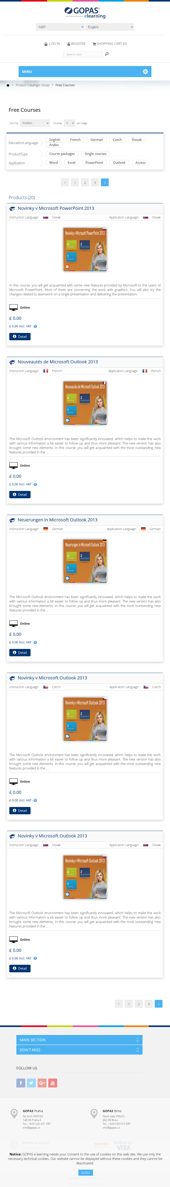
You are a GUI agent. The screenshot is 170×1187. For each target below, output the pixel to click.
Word (53, 163)
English (54, 140)
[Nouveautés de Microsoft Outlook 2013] (85, 403)
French (75, 140)
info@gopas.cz (31, 1127)
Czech (117, 140)
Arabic (54, 145)
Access (140, 163)
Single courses (95, 154)
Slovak (137, 140)
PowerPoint (94, 163)
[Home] (8, 85)
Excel (71, 163)
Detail (22, 336)
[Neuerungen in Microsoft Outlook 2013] (85, 561)
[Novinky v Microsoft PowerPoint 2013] (85, 249)
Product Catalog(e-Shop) (32, 85)
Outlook (119, 163)
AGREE (85, 1173)
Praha (33, 1111)
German (97, 140)
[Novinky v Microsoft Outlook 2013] (85, 719)
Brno (112, 1111)
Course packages (62, 154)
